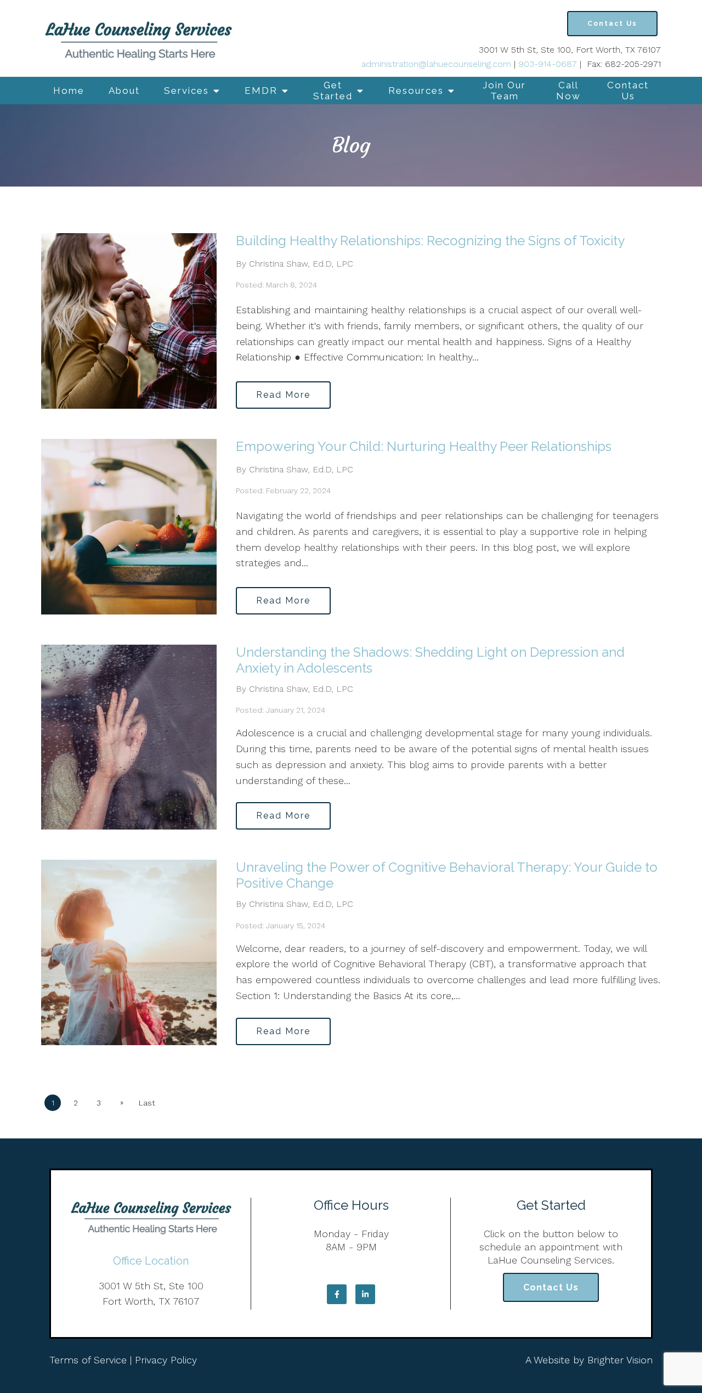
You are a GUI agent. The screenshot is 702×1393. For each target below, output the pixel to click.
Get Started (333, 90)
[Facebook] (337, 1294)
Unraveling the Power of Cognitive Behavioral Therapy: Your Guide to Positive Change (447, 875)
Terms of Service (88, 1360)
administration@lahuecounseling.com (436, 64)
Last (147, 1102)
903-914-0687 (547, 64)
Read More (283, 395)
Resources (416, 90)
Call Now (568, 90)
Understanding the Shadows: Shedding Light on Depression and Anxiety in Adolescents (430, 660)
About (124, 90)
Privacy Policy (166, 1360)
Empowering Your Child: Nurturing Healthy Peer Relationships (424, 446)
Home (68, 90)
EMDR (261, 90)
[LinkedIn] (365, 1294)
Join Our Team (504, 90)
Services (186, 90)
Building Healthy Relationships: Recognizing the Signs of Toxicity (430, 241)
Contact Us (628, 90)
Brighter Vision (620, 1360)
